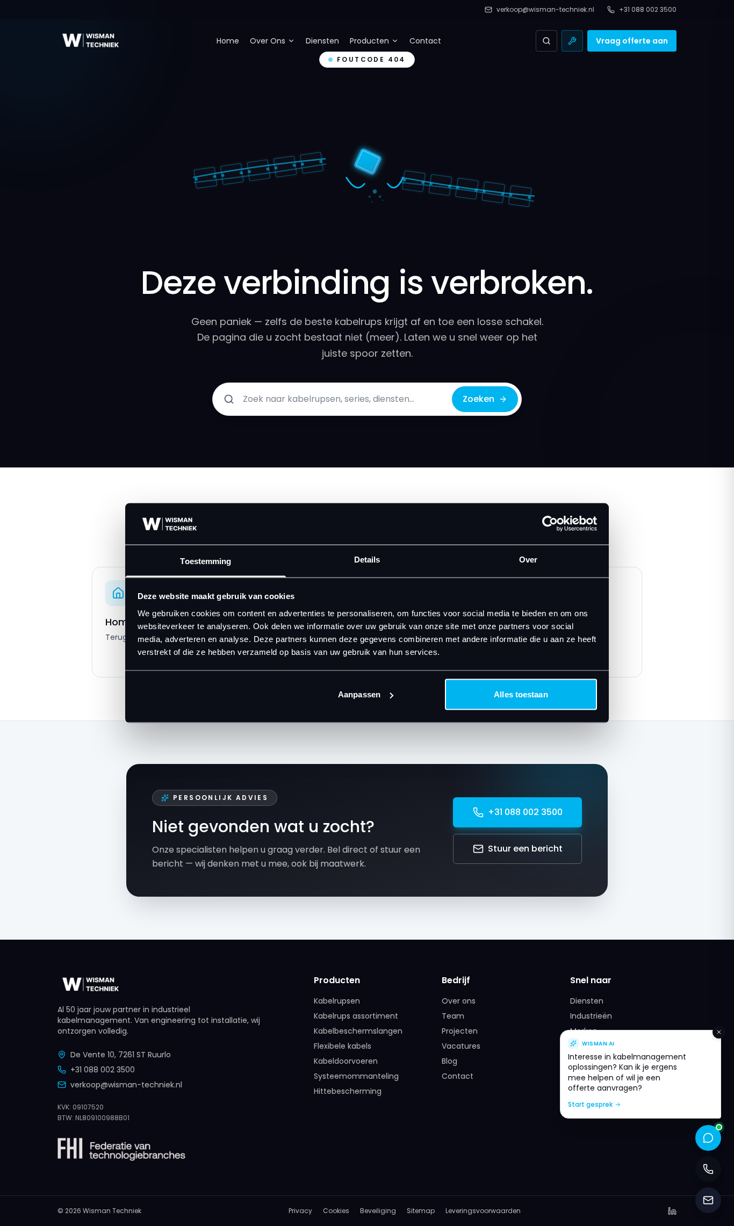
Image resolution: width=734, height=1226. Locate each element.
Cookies (336, 1211)
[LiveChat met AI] (708, 1138)
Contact (425, 40)
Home (228, 40)
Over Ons (267, 40)
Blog (449, 1061)
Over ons (459, 1001)
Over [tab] (528, 559)
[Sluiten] (719, 1032)
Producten (369, 40)
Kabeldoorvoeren (346, 1061)
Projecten (460, 1031)
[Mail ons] (708, 1200)
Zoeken (478, 399)
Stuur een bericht (525, 848)
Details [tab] (367, 559)
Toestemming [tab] (205, 560)
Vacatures (461, 1046)
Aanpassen (359, 694)
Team (453, 1016)
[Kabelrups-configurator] (572, 41)
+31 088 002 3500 (525, 812)
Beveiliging (378, 1211)
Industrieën (591, 1016)
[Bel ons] (708, 1169)
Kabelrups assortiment (356, 1016)
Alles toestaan (521, 694)
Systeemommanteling (356, 1076)
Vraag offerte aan (632, 40)
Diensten (322, 40)
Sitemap (421, 1211)
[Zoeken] (546, 41)
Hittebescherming (348, 1091)
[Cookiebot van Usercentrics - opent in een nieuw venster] (550, 524)
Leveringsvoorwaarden (483, 1211)
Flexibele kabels (342, 1046)
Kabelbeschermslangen (358, 1031)
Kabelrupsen (337, 1001)
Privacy (300, 1211)
